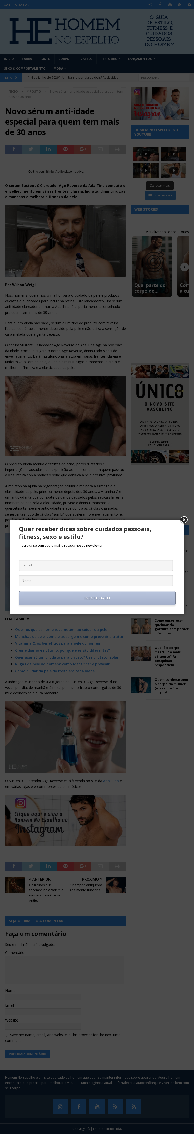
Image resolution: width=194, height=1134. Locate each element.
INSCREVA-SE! (97, 598)
